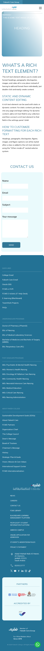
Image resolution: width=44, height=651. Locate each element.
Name (5, 180)
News (12, 496)
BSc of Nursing (8, 330)
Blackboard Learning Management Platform (20, 517)
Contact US (15, 506)
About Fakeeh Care (10, 420)
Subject (6, 204)
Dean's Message (9, 438)
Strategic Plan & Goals (11, 457)
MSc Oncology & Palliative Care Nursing (18, 374)
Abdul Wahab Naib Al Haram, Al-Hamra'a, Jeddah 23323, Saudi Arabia (27, 557)
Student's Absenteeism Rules (22, 542)
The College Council (10, 434)
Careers (13, 501)
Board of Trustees (9, 443)
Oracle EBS (7, 284)
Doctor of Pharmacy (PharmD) (14, 326)
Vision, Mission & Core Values (14, 462)
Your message (9, 216)
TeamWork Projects (10, 303)
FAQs (4, 307)
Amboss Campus (17, 530)
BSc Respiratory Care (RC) (13, 346)
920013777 (20, 565)
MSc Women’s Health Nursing (14, 369)
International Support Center (14, 466)
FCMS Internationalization (13, 471)
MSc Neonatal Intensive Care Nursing (17, 383)
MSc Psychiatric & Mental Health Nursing (19, 365)
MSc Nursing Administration (13, 397)
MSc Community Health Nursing (15, 379)
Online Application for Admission (20, 536)
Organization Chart (10, 429)
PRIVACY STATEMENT (18, 547)
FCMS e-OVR (7, 289)
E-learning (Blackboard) (12, 298)
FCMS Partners (8, 425)
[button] (40, 8)
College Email (7, 275)
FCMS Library (15, 511)
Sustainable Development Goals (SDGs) (18, 415)
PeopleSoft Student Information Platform (19, 524)
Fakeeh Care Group (11, 2)
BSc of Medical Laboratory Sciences (17, 335)
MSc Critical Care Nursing (12, 392)
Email (5, 192)
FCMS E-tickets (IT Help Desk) (15, 293)
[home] (10, 8)
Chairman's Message (11, 448)
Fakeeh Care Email (10, 280)
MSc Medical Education (11, 388)
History (5, 452)
